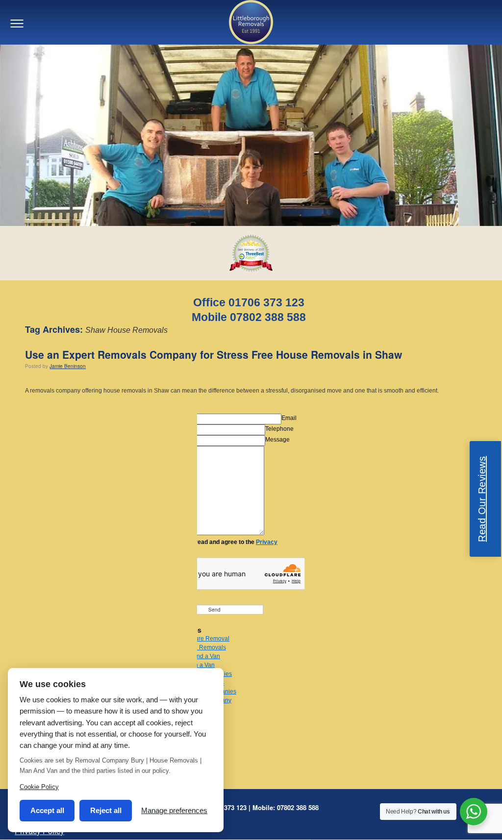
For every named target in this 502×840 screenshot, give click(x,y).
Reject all (106, 810)
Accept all (47, 810)
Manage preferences (174, 810)
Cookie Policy (39, 787)
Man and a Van (200, 656)
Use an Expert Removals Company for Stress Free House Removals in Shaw (213, 354)
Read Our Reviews (482, 499)
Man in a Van (197, 665)
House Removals (203, 647)
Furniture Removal (204, 638)
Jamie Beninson (68, 366)
